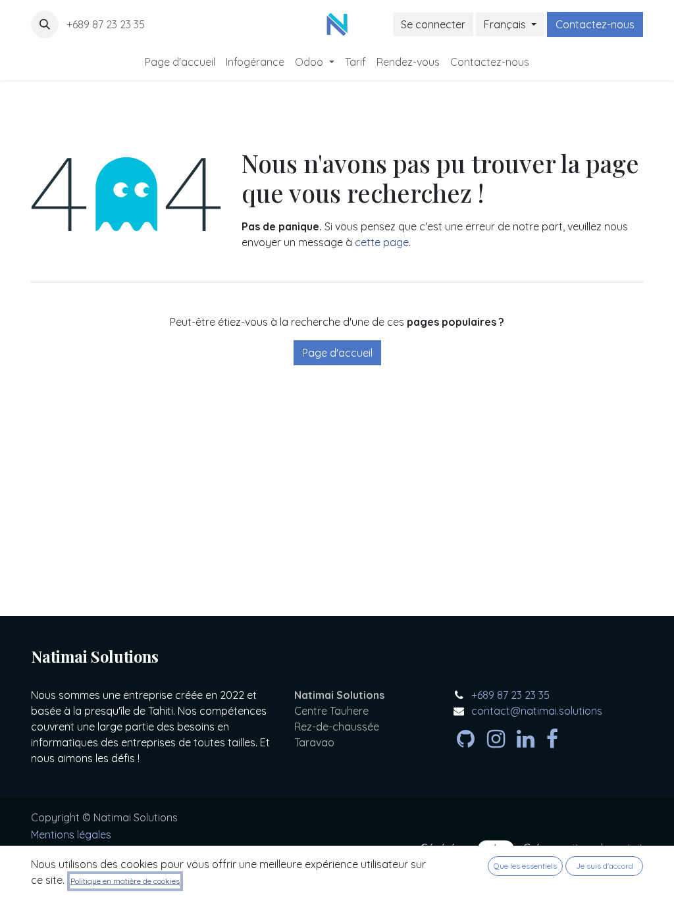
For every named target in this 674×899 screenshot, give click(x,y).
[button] (45, 24)
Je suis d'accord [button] (604, 866)
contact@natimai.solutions (536, 710)
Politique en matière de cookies (125, 881)
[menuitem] (180, 62)
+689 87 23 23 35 (106, 24)
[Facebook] (552, 739)
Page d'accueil (337, 352)
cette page (382, 242)
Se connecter (433, 24)
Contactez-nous (595, 24)
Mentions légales (71, 834)
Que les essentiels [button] (525, 866)
